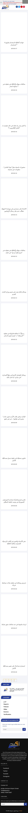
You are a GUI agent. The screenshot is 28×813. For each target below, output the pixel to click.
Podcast (6, 707)
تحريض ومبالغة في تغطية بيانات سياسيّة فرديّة (14, 584)
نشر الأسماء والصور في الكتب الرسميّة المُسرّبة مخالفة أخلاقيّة (14, 542)
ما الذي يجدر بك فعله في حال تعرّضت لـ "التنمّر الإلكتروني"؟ (14, 127)
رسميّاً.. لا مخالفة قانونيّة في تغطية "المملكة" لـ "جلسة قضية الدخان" (14, 335)
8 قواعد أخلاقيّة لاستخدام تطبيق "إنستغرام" (14, 44)
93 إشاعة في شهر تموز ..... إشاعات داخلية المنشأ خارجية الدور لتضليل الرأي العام (17, 690)
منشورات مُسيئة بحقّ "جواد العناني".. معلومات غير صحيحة (14, 168)
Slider (5, 709)
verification (7, 714)
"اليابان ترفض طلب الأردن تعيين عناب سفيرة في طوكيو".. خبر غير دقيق (14, 418)
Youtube (5, 773)
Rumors (6, 712)
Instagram (6, 776)
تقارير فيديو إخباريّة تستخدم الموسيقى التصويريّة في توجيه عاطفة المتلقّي (14, 501)
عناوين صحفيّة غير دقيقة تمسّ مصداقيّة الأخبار (14, 459)
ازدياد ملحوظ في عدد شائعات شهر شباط (14, 624)
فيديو (5, 701)
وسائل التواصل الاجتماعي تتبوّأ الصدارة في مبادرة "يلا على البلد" (14, 376)
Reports (6, 704)
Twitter (5, 771)
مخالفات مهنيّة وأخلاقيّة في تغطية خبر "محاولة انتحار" (14, 85)
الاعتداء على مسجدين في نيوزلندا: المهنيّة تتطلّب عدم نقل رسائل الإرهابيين (14, 210)
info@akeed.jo (5, 790)
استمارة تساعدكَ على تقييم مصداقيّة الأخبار (14, 667)
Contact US (4, 785)
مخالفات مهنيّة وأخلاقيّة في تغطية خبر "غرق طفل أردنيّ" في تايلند (14, 251)
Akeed (20, 810)
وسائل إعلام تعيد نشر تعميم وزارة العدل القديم (14, 293)
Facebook (6, 768)
